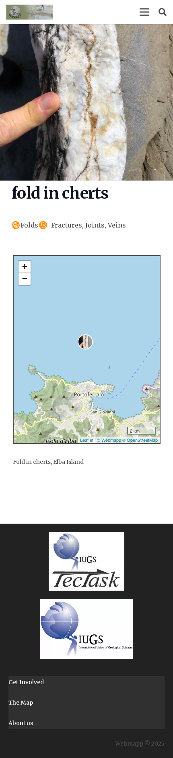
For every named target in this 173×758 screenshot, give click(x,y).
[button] (144, 12)
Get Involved (26, 682)
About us (20, 723)
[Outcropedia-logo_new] (30, 12)
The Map (20, 702)
